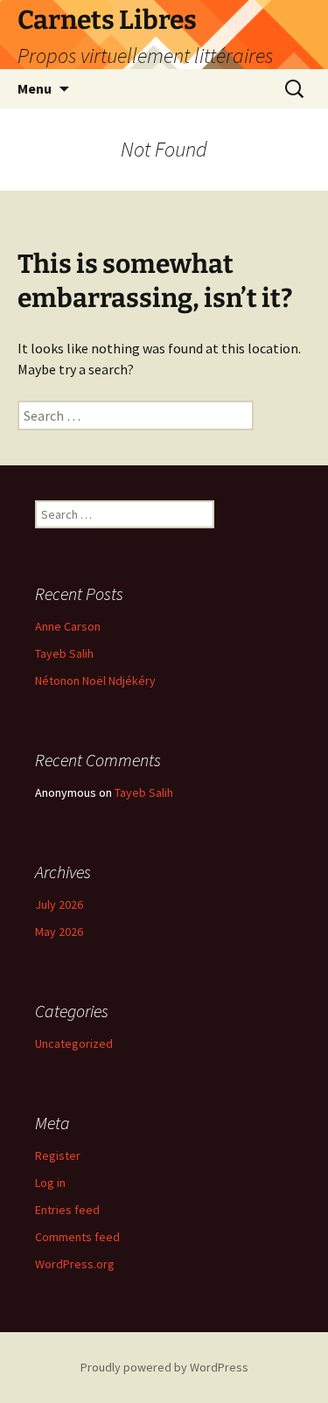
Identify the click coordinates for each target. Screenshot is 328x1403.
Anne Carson (68, 626)
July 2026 (59, 904)
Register (57, 1155)
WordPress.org (75, 1264)
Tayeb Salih (64, 653)
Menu (34, 88)
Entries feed (67, 1210)
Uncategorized (74, 1043)
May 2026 (59, 931)
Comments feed (77, 1237)
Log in (50, 1182)
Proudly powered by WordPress (164, 1367)
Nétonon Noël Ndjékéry (95, 680)
